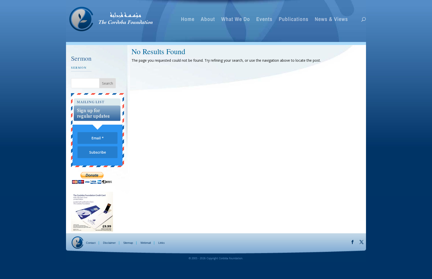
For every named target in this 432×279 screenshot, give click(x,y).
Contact (91, 242)
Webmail (145, 242)
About (208, 20)
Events (264, 20)
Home (187, 20)
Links (161, 242)
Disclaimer (109, 242)
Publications (293, 20)
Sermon (79, 67)
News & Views (331, 20)
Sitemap (128, 242)
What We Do (235, 20)
